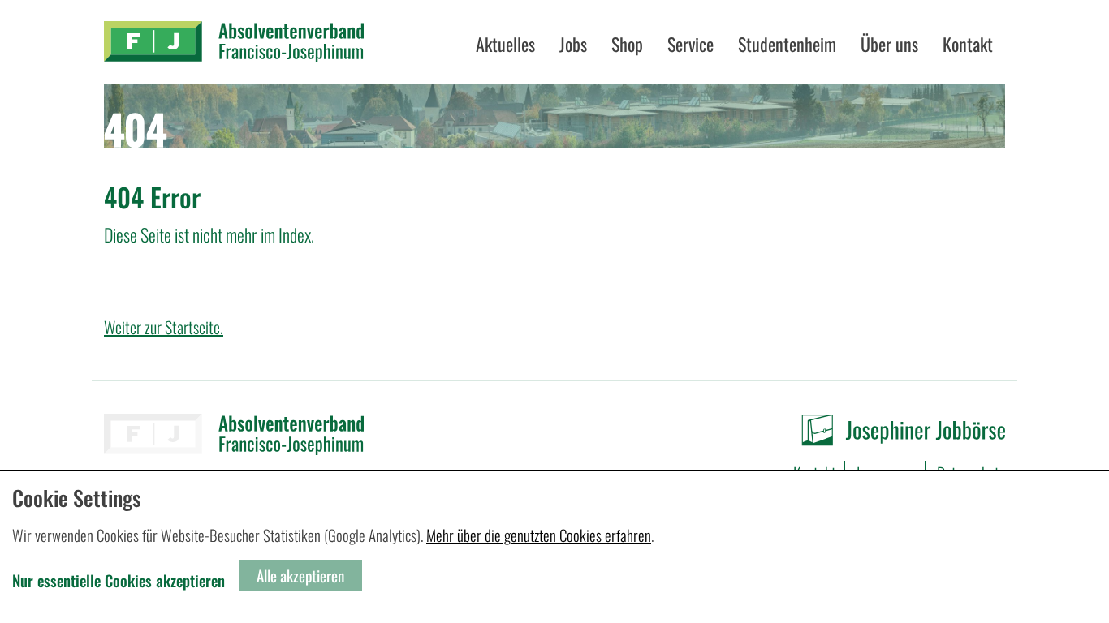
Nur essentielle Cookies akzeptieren (118, 580)
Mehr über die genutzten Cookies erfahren (538, 534)
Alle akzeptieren (300, 575)
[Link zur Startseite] (234, 41)
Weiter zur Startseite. (163, 327)
